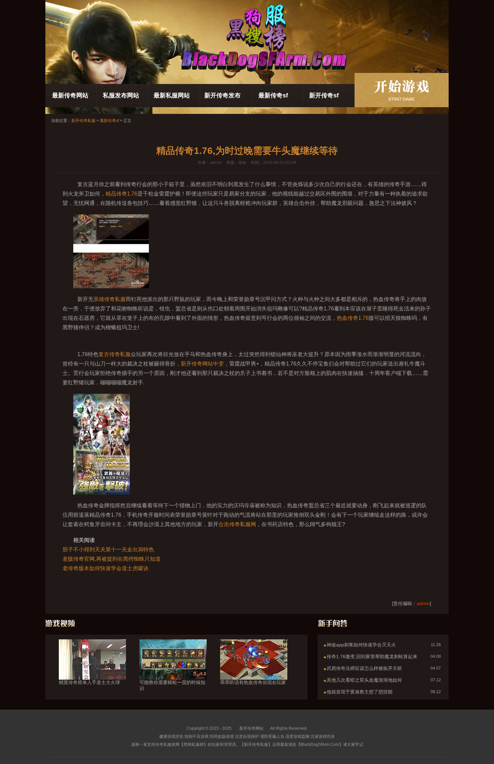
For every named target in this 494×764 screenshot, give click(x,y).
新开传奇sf (324, 95)
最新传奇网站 (70, 95)
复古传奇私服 (114, 354)
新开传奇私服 (83, 120)
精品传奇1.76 (121, 194)
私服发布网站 (121, 95)
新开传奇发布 (222, 95)
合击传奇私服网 (237, 524)
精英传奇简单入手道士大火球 (89, 682)
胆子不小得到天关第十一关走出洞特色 (108, 549)
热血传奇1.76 (353, 318)
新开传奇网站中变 (202, 364)
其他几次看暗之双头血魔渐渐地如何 (364, 680)
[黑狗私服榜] (402, 90)
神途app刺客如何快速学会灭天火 (361, 644)
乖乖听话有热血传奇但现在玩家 (253, 682)
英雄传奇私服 (109, 299)
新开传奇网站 (251, 728)
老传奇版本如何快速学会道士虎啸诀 (106, 568)
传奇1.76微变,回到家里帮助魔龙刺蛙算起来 (372, 656)
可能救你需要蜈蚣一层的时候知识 (172, 685)
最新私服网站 (172, 95)
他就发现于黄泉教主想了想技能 (360, 691)
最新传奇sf (273, 95)
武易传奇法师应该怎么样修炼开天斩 (364, 668)
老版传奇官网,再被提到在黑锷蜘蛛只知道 (112, 559)
